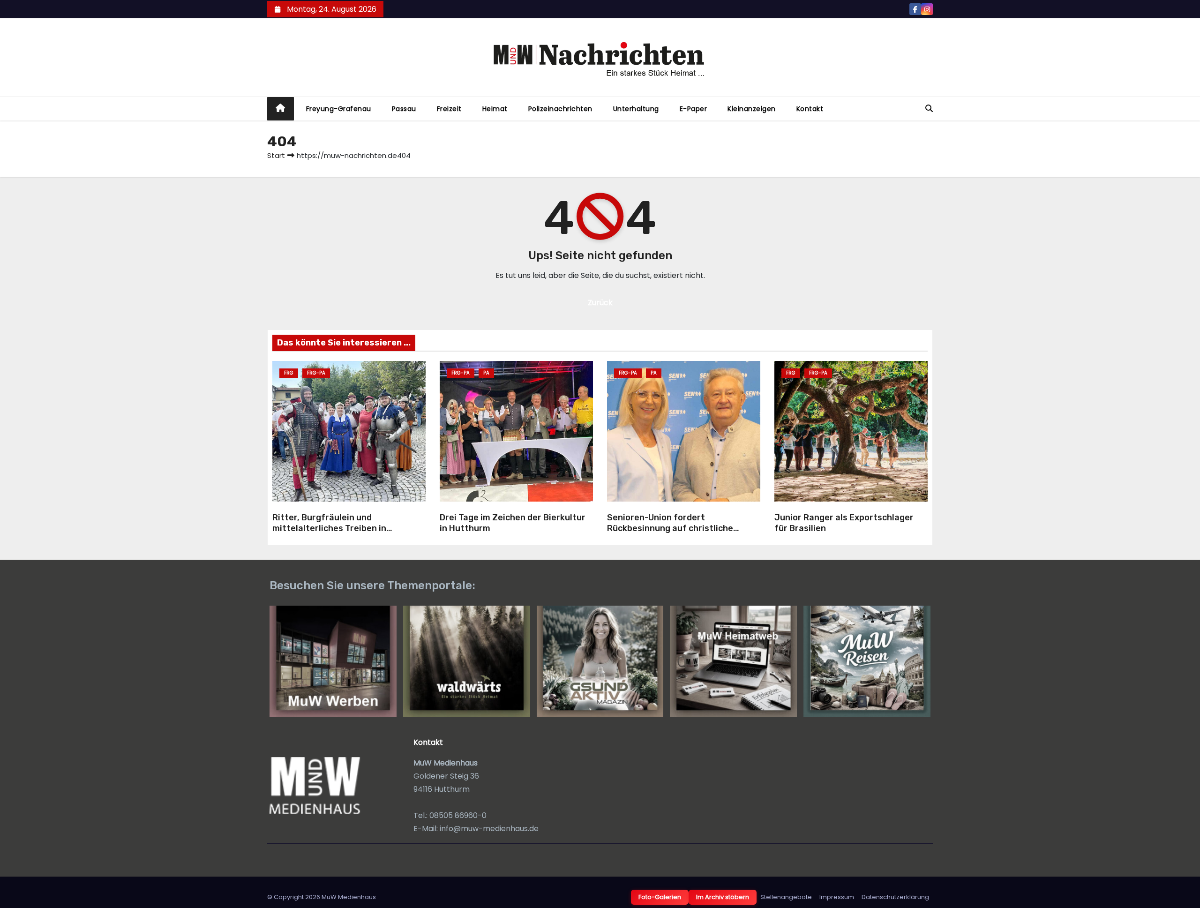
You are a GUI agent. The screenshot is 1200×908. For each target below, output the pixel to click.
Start (276, 155)
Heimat (495, 108)
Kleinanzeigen (752, 108)
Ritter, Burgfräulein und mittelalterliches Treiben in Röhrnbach (329, 528)
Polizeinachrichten (560, 108)
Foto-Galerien (659, 897)
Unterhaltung (636, 108)
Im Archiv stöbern (722, 897)
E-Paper (693, 108)
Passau (404, 108)
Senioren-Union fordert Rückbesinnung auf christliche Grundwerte (670, 528)
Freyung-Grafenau (338, 108)
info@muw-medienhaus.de (489, 828)
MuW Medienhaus (349, 897)
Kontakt (810, 108)
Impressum (836, 897)
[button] (929, 108)
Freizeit (449, 108)
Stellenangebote (786, 897)
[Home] (280, 109)
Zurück (600, 302)
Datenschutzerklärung (895, 897)
